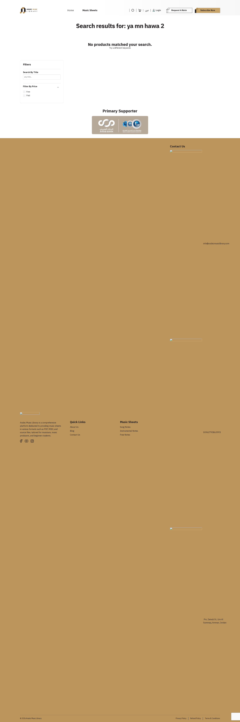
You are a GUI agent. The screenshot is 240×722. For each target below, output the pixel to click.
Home (70, 10)
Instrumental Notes (129, 431)
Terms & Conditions (212, 718)
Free (28, 91)
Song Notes (125, 427)
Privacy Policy (181, 718)
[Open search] (132, 10)
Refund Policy (195, 718)
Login (158, 10)
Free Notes (125, 434)
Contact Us (75, 434)
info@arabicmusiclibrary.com (216, 243)
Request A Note (179, 10)
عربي (147, 10)
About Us (74, 427)
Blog (72, 431)
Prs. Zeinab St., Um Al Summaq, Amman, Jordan (214, 621)
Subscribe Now (207, 10)
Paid (28, 95)
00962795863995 (212, 432)
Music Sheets (89, 10)
